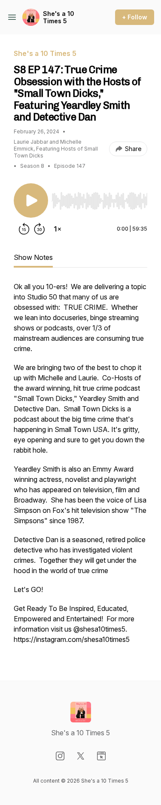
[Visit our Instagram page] (60, 756)
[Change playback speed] (57, 229)
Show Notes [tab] (33, 257)
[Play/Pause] (31, 200)
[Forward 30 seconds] (39, 229)
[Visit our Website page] (101, 756)
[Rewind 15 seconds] (24, 229)
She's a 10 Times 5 (58, 17)
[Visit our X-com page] (80, 756)
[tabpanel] (80, 467)
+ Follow (134, 17)
